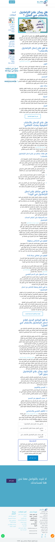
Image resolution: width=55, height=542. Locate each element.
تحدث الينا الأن (32, 458)
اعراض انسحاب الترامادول (33, 223)
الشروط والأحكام (12, 516)
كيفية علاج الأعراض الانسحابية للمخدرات (32, 314)
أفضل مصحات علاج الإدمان (22, 515)
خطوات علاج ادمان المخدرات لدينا (22, 529)
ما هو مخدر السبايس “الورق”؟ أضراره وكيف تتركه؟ (11, 28)
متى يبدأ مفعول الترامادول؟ (33, 116)
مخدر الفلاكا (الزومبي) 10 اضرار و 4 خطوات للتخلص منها (11, 59)
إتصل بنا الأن (11, 481)
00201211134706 (10, 81)
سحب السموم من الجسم (32, 414)
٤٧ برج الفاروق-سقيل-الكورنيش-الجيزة (33, 520)
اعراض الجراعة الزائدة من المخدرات (23, 524)
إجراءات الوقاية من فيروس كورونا (12, 525)
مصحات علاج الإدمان (40, 147)
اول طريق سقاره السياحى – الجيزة (33, 515)
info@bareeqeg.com (32, 528)
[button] (12, 76)
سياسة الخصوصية (12, 518)
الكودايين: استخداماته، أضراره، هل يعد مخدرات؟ (11, 44)
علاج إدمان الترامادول (25, 61)
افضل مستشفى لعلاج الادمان (26, 357)
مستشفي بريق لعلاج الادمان (12, 521)
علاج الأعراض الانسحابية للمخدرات (22, 519)
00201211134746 (33, 533)
